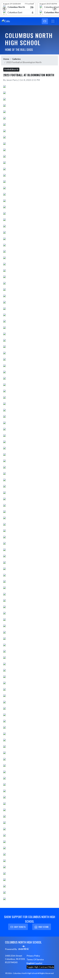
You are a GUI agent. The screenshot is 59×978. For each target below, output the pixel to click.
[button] (45, 21)
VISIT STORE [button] (43, 926)
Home (6, 59)
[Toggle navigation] (53, 21)
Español (38, 963)
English (30, 963)
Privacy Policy (33, 955)
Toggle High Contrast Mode (40, 967)
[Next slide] (54, 8)
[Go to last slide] (4, 8)
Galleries (16, 59)
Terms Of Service (35, 959)
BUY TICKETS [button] (19, 926)
